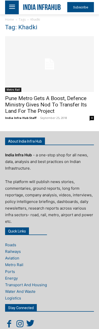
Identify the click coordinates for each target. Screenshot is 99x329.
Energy (11, 278)
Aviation (12, 258)
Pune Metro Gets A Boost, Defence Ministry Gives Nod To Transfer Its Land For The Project (46, 104)
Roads (10, 244)
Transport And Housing (26, 284)
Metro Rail (13, 89)
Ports (10, 271)
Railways (13, 251)
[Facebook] (9, 324)
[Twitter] (30, 324)
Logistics (13, 298)
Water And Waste (20, 291)
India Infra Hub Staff (21, 118)
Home (9, 19)
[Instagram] (20, 324)
